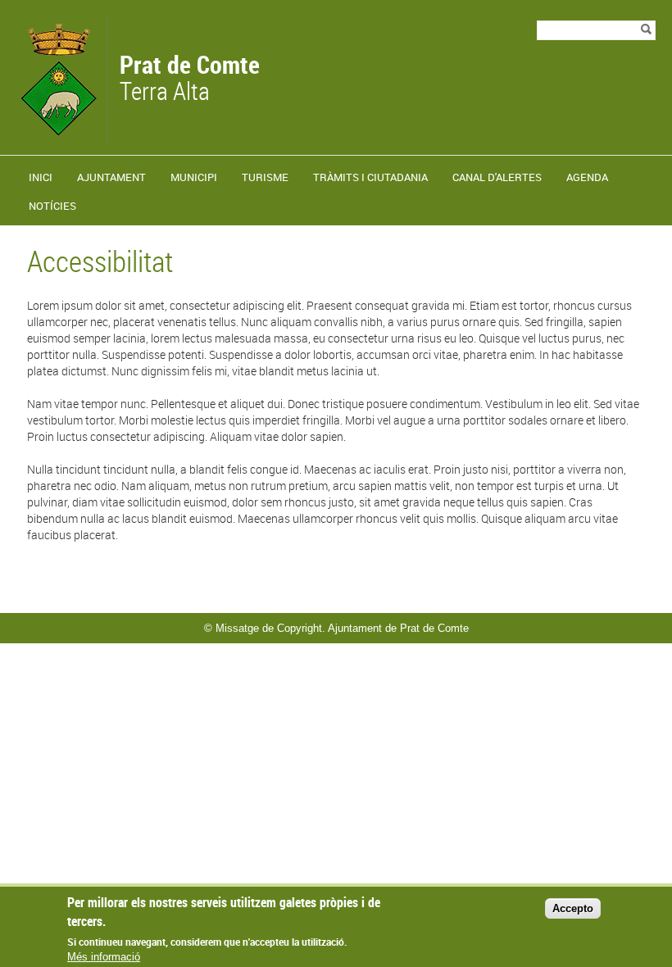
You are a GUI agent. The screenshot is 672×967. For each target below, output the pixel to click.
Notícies (52, 205)
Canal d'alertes (497, 177)
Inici (40, 177)
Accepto (572, 908)
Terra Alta (190, 79)
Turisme (265, 177)
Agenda (587, 177)
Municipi (193, 177)
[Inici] (57, 135)
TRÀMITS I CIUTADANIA (370, 177)
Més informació (103, 957)
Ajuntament (111, 177)
